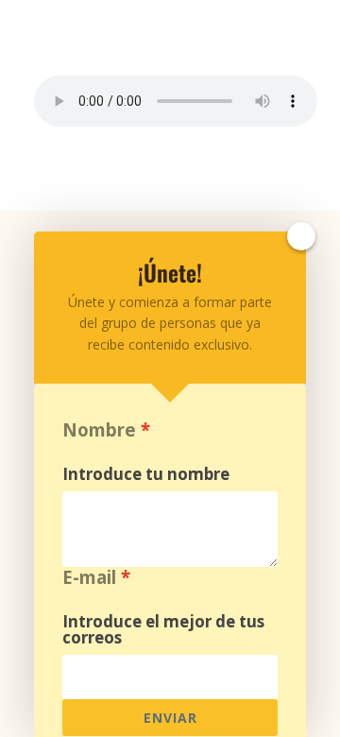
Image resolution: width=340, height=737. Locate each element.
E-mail (89, 577)
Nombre (99, 429)
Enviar (170, 718)
